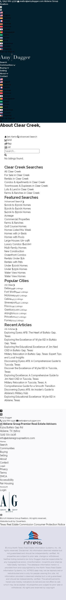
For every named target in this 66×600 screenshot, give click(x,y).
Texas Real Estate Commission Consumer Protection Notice (32, 524)
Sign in (11, 52)
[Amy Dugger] (9, 511)
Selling (3, 71)
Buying (3, 68)
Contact (4, 76)
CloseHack (21, 521)
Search (3, 62)
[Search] (5, 154)
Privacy (4, 469)
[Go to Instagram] (1, 10)
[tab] (33, 140)
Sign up (3, 52)
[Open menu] (1, 121)
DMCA (3, 476)
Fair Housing (7, 483)
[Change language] (2, 12)
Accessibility (7, 480)
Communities (6, 65)
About (3, 73)
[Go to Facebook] (1, 7)
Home (3, 441)
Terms (3, 472)
